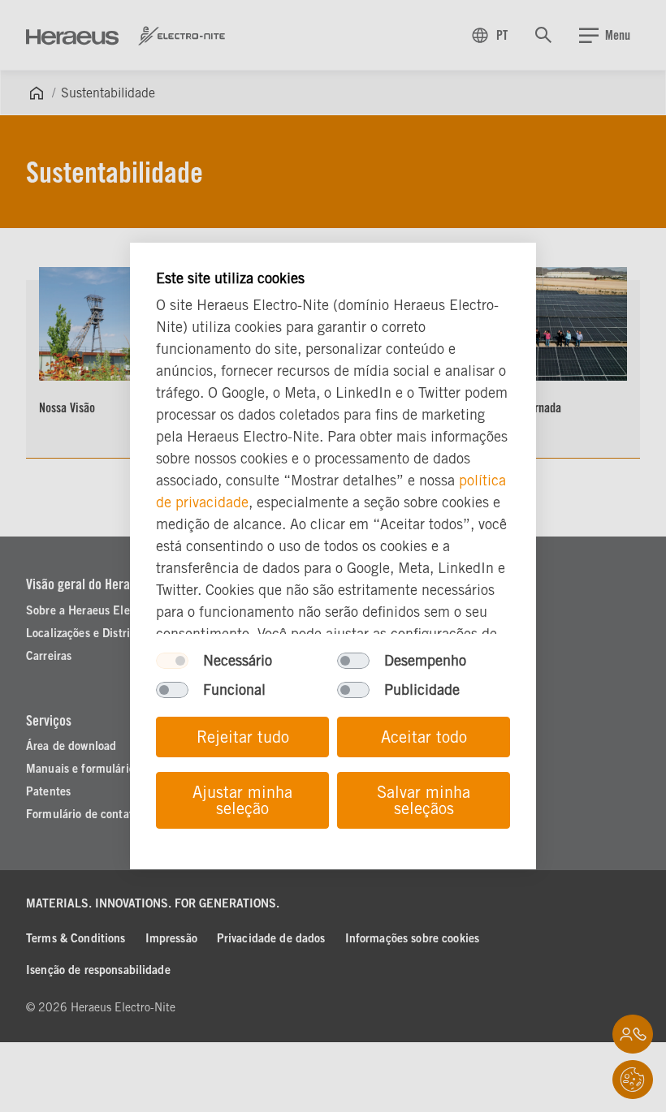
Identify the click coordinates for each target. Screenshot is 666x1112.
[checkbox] (172, 661)
